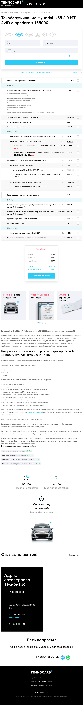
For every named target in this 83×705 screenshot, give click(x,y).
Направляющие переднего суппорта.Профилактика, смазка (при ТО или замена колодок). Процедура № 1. (36, 213)
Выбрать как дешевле (44, 72)
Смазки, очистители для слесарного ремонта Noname (26, 161)
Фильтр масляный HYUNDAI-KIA (21, 165)
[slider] (70, 56)
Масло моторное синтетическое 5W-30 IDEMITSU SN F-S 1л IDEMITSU (39, 147)
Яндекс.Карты (14, 618)
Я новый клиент (41, 249)
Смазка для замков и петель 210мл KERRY (25, 233)
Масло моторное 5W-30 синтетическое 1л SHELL (28, 141)
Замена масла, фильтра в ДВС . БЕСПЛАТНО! (23, 117)
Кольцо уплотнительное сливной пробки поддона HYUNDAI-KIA (33, 137)
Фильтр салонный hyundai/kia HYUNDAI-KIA (25, 182)
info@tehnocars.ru (35, 678)
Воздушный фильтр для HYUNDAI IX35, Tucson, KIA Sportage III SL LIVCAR (37, 175)
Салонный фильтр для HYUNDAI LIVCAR (30, 187)
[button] (38, 323)
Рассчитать (41, 62)
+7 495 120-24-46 (16, 592)
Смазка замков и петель (15, 223)
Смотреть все (74, 555)
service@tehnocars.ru (38, 681)
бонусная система (35, 412)
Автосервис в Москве (7, 5)
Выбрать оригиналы (28, 72)
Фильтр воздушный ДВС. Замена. (19, 122)
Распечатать (77, 72)
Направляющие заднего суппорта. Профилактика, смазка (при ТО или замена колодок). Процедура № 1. (35, 206)
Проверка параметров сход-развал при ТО (22, 219)
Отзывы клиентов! (19, 554)
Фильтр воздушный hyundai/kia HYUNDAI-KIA (26, 170)
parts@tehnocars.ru (37, 685)
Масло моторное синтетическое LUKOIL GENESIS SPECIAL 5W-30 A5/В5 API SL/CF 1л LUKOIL (39, 154)
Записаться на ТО (42, 275)
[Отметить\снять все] (79, 80)
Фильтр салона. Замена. (15, 127)
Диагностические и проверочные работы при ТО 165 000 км (29, 90)
